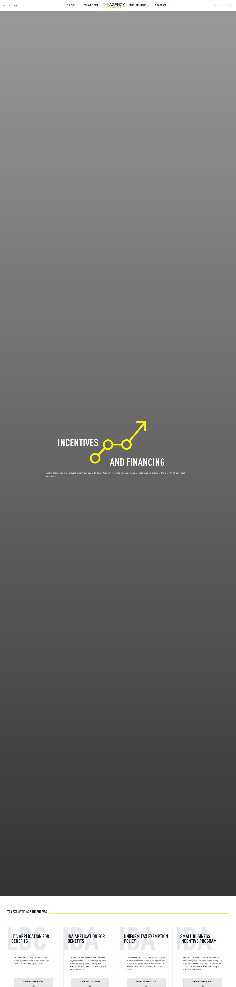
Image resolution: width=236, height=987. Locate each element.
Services (71, 5)
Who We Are (160, 5)
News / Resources (137, 5)
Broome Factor (91, 5)
